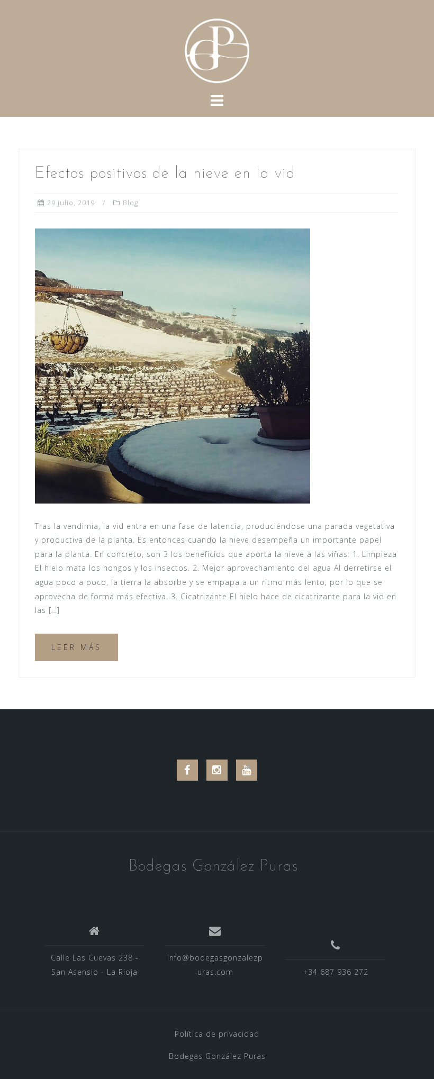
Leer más (76, 647)
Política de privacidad (217, 1034)
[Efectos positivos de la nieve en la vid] (172, 365)
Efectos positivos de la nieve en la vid (165, 174)
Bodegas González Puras (213, 866)
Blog (130, 202)
